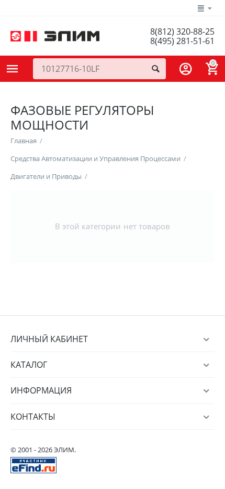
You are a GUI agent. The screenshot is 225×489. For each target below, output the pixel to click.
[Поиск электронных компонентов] (33, 464)
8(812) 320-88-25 (182, 31)
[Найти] (155, 68)
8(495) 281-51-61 (182, 41)
